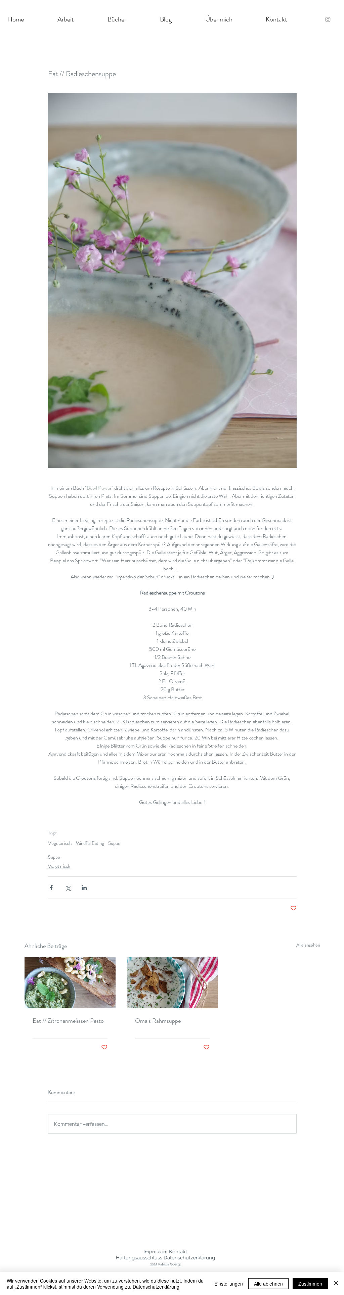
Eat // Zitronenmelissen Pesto (68, 1020)
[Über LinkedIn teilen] (84, 887)
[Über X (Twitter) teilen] (67, 887)
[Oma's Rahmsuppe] (172, 982)
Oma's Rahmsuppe (158, 1020)
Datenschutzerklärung (189, 1258)
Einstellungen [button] (228, 1283)
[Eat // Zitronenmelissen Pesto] (70, 982)
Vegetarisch (60, 843)
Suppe (114, 843)
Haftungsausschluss (139, 1258)
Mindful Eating (90, 843)
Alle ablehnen (268, 1283)
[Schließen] (336, 1284)
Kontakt (178, 1252)
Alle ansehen (308, 945)
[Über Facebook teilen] (51, 887)
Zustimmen (310, 1283)
